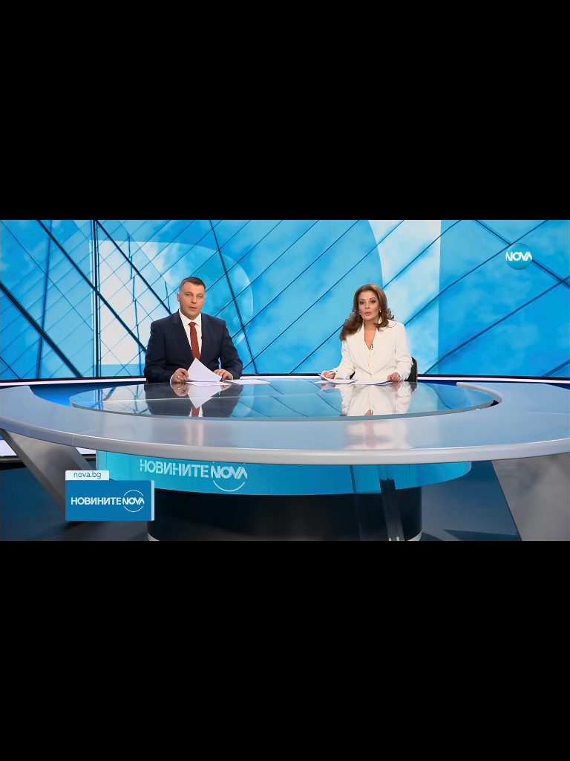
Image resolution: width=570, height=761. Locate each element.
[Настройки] (541, 26)
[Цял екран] (511, 742)
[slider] (49, 721)
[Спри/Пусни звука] (56, 742)
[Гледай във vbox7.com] (543, 742)
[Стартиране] (25, 742)
